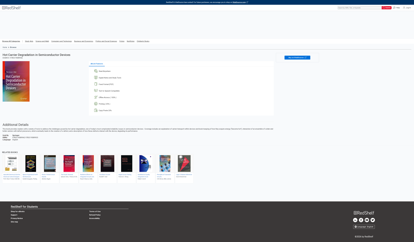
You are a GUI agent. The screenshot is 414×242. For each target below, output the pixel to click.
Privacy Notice (17, 218)
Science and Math (42, 41)
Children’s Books (143, 41)
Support (14, 215)
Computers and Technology (61, 41)
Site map (14, 222)
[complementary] (207, 165)
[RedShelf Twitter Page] (373, 222)
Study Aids (29, 41)
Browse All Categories (11, 41)
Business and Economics (83, 41)
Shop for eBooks (18, 211)
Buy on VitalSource (296, 57)
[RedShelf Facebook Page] (361, 222)
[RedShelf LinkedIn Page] (355, 222)
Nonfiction (130, 41)
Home (5, 47)
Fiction (121, 41)
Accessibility (94, 218)
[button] (182, 71)
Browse (13, 47)
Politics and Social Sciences (106, 41)
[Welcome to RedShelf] (11, 8)
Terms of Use (95, 211)
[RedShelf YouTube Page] (367, 222)
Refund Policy (94, 215)
